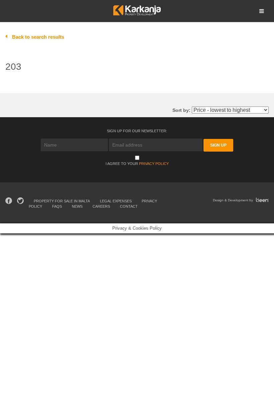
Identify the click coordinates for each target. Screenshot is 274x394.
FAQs (57, 206)
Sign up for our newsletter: (137, 131)
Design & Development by (233, 200)
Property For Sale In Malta (62, 201)
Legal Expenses (116, 201)
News (77, 206)
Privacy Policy (154, 164)
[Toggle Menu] (262, 11)
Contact (129, 206)
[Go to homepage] (136, 13)
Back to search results (38, 37)
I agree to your (137, 164)
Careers (101, 206)
